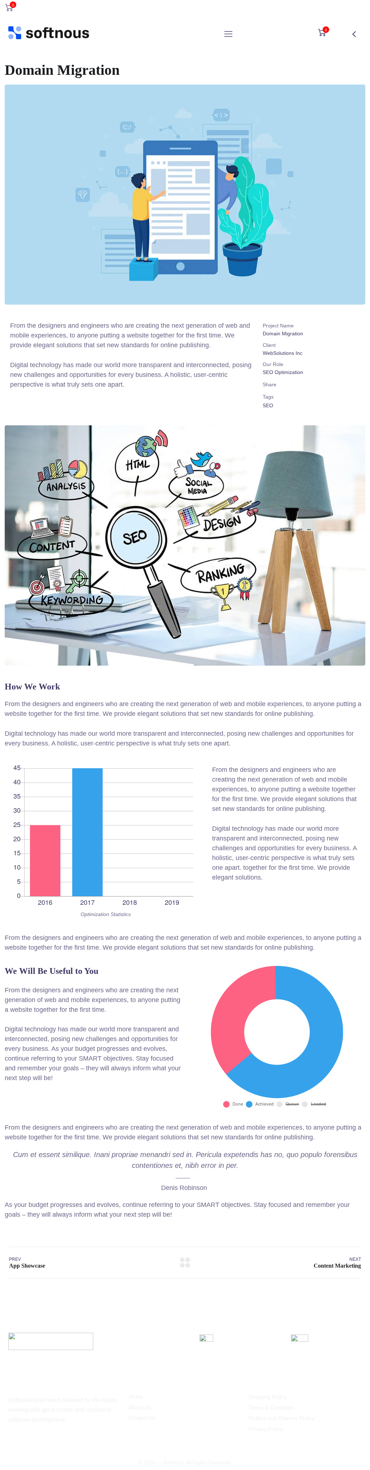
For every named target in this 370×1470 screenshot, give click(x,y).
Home (136, 1397)
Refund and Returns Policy (281, 1418)
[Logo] (49, 34)
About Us (140, 1407)
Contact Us (142, 1418)
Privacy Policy (266, 1429)
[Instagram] (11, 1439)
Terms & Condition (271, 1408)
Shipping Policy (268, 1397)
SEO (268, 405)
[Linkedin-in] (23, 1439)
